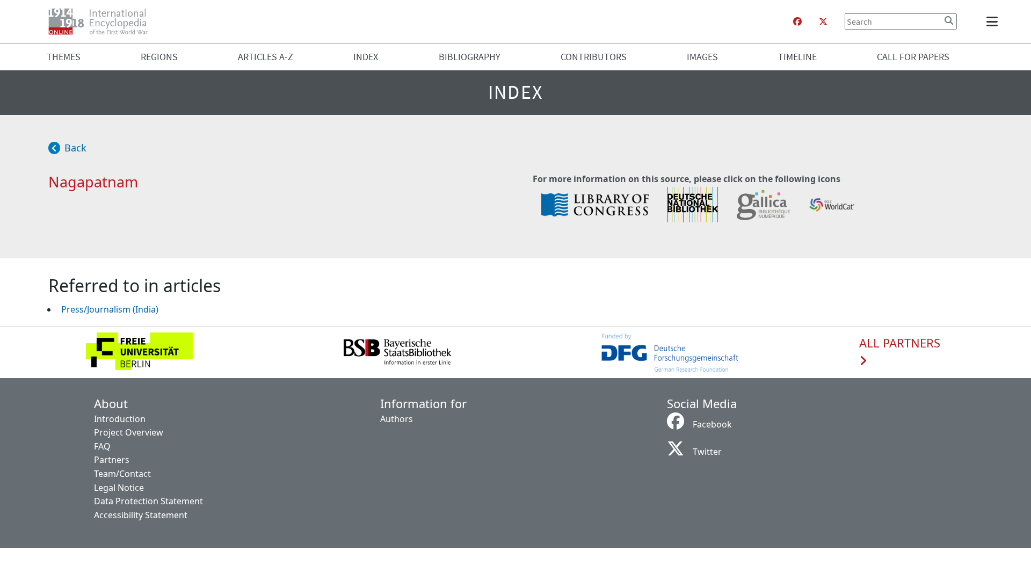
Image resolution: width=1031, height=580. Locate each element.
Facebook (712, 424)
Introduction (120, 419)
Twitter (707, 452)
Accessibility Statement (140, 515)
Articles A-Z (265, 56)
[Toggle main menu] (994, 21)
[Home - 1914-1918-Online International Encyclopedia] (102, 21)
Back (75, 147)
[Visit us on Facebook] (797, 21)
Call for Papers (913, 56)
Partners (111, 460)
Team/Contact (122, 474)
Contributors (594, 56)
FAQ (102, 446)
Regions (159, 56)
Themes (64, 56)
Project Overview (128, 432)
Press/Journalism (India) (109, 309)
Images (702, 56)
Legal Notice (119, 488)
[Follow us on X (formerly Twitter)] (823, 21)
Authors (396, 419)
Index (365, 56)
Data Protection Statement (148, 501)
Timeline (797, 56)
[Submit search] (949, 20)
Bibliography (469, 56)
